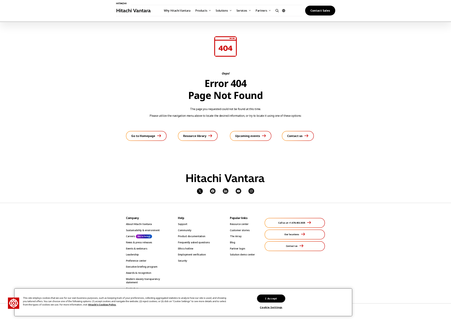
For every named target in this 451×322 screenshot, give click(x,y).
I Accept (271, 298)
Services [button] (241, 10)
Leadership (132, 254)
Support (182, 224)
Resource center (239, 224)
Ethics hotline (185, 248)
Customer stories (240, 230)
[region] (183, 302)
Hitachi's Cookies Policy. (102, 304)
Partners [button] (261, 10)
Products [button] (201, 10)
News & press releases (139, 242)
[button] (276, 10)
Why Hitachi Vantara (177, 10)
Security (182, 260)
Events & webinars (136, 248)
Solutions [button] (222, 10)
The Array (235, 236)
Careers (130, 236)
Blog (232, 242)
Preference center (136, 260)
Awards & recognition (138, 272)
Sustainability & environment (143, 230)
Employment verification (192, 254)
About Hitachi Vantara (139, 224)
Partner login (237, 248)
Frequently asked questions (194, 242)
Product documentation (191, 236)
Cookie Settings (271, 307)
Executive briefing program (141, 266)
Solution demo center (242, 254)
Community (184, 230)
